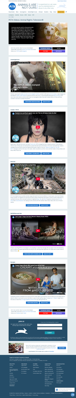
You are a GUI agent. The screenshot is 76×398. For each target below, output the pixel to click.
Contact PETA (12, 382)
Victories (11, 373)
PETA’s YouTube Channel (28, 49)
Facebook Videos (45, 48)
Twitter (24, 313)
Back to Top (46, 101)
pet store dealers (53, 94)
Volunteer (11, 375)
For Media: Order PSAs (37, 371)
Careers (11, 367)
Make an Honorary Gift (49, 373)
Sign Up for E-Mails (13, 379)
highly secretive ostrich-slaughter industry (30, 94)
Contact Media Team (37, 373)
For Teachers (23, 373)
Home (10, 16)
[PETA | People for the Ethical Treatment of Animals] (12, 6)
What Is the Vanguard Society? (49, 379)
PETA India (58, 375)
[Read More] (38, 348)
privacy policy (46, 338)
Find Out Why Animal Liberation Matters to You (14, 370)
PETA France (58, 367)
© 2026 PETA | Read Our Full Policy (17, 393)
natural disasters (20, 200)
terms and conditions (44, 337)
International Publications (12, 385)
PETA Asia (58, 379)
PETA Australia (59, 377)
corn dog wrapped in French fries (28, 299)
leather (18, 95)
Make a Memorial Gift (49, 371)
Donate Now (47, 365)
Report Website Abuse (27, 395)
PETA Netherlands (60, 371)
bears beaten (23, 95)
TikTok (18, 51)
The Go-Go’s (33, 144)
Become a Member (48, 367)
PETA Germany (59, 369)
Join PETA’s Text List (14, 380)
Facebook (19, 313)
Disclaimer (48, 393)
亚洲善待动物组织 (59, 380)
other (45, 199)
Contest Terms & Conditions (38, 393)
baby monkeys (57, 95)
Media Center (35, 365)
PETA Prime (12, 377)
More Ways (47, 385)
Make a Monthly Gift (49, 369)
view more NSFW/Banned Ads (32, 254)
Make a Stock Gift (48, 375)
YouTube (45, 51)
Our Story (11, 365)
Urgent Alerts (24, 365)
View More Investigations (32, 101)
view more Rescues (32, 205)
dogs (38, 199)
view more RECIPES (32, 302)
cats (40, 199)
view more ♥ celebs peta (32, 153)
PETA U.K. (58, 365)
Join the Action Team (25, 369)
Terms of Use (18, 395)
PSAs (34, 369)
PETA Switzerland (59, 373)
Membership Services (49, 381)
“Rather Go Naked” (50, 147)
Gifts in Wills (47, 377)
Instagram (24, 51)
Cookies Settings (35, 395)
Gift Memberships (48, 383)
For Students (23, 371)
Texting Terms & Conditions (56, 393)
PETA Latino (58, 382)
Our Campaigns (24, 367)
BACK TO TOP (46, 153)
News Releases (36, 367)
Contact (30, 393)
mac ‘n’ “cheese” (53, 298)
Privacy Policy (12, 395)
